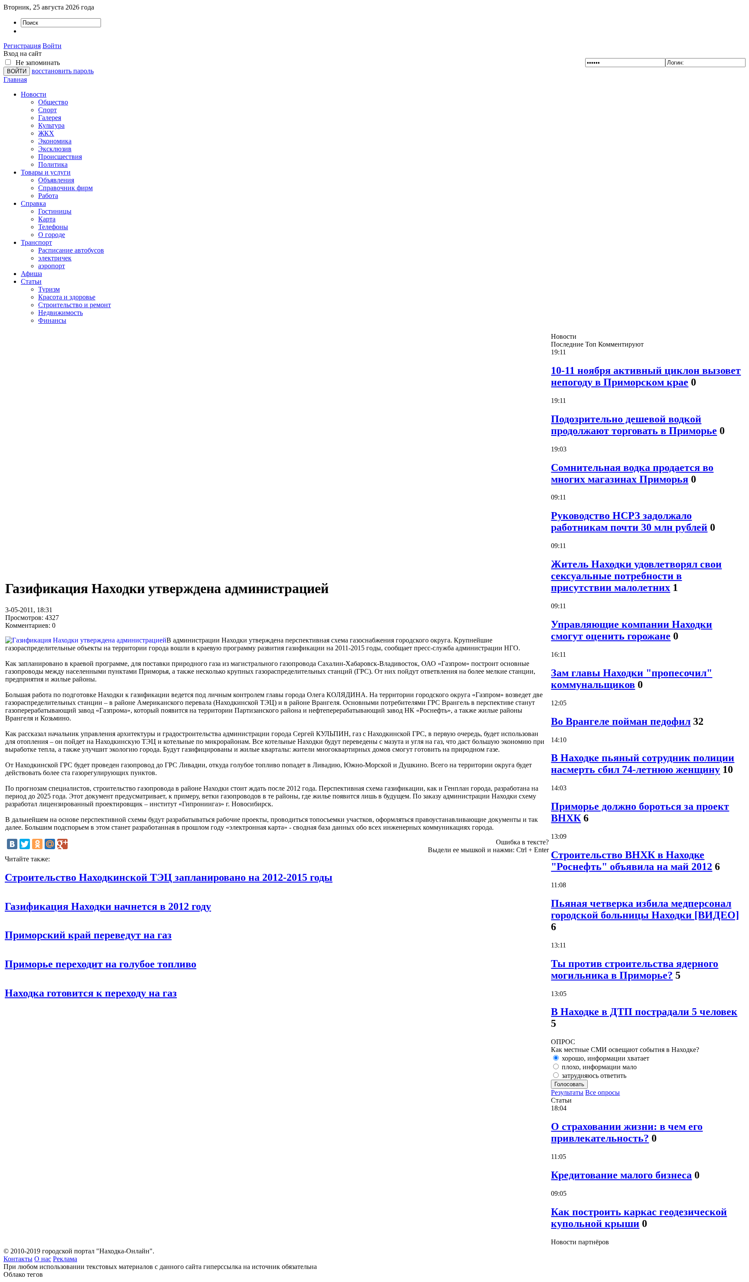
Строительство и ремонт (74, 304)
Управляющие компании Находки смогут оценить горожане (631, 630)
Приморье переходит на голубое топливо (100, 964)
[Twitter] (25, 844)
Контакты (18, 1259)
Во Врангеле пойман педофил (620, 721)
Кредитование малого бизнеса (621, 1175)
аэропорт (51, 265)
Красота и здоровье (66, 297)
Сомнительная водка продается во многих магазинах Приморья (632, 473)
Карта (46, 219)
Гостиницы (55, 211)
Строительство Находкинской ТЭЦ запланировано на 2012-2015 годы (168, 877)
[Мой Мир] (50, 844)
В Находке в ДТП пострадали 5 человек (644, 1011)
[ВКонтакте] (12, 844)
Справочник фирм (65, 187)
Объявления (56, 180)
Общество (53, 102)
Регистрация (22, 45)
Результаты (567, 1092)
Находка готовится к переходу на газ (91, 993)
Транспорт (36, 242)
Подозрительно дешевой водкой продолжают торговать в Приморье (634, 424)
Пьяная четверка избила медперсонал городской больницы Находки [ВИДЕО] (645, 909)
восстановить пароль (63, 71)
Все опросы (602, 1092)
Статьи (31, 281)
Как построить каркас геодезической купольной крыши (639, 1217)
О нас (42, 1259)
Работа (48, 195)
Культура (51, 125)
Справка (33, 203)
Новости (33, 94)
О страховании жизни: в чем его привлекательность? (627, 1132)
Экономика (55, 141)
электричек (55, 258)
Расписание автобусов (71, 250)
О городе (51, 234)
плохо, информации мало (598, 1067)
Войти (52, 45)
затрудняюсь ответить (593, 1075)
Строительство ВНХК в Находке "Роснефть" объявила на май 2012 (631, 860)
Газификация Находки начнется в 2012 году (108, 906)
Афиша (31, 273)
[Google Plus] (62, 844)
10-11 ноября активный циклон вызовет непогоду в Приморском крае (646, 376)
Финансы (52, 320)
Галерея (49, 117)
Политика (53, 164)
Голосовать (569, 1084)
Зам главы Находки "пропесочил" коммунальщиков (631, 678)
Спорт (47, 110)
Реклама (65, 1259)
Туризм (49, 289)
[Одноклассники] (37, 844)
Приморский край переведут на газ (88, 935)
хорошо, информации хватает (604, 1058)
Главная (15, 79)
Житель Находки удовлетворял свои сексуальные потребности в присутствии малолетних (636, 575)
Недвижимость (60, 312)
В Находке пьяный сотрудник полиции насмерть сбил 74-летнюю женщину (642, 763)
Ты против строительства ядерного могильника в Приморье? (634, 969)
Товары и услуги (46, 172)
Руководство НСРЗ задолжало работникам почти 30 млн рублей (629, 521)
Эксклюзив (55, 149)
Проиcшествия (60, 156)
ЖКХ (46, 133)
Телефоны (53, 226)
